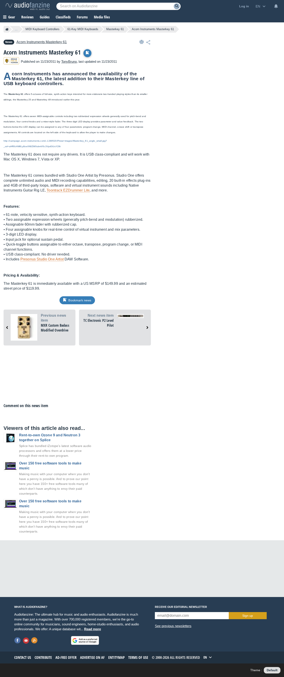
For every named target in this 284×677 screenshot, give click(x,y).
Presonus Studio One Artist (42, 259)
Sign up (247, 615)
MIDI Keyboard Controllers (42, 29)
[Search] (177, 6)
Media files (102, 17)
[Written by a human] (11, 61)
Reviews (27, 17)
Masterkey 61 (115, 29)
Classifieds (63, 17)
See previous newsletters (173, 626)
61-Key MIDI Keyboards (82, 29)
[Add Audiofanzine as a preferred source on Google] (85, 640)
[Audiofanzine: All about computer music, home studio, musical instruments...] (27, 6)
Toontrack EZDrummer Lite (68, 190)
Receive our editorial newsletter (181, 607)
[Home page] (7, 29)
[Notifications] (276, 6)
